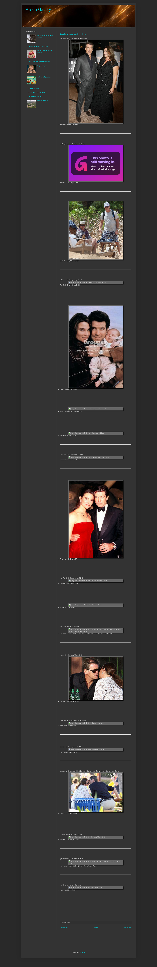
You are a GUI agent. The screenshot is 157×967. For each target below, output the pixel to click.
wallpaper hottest (34, 88)
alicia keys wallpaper (35, 96)
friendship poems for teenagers (38, 46)
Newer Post (64, 928)
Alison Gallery (38, 9)
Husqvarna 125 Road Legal (37, 92)
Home (96, 928)
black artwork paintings (44, 77)
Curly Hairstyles (42, 66)
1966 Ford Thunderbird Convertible (40, 62)
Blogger (82, 952)
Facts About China (42, 100)
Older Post (127, 928)
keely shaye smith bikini (73, 34)
